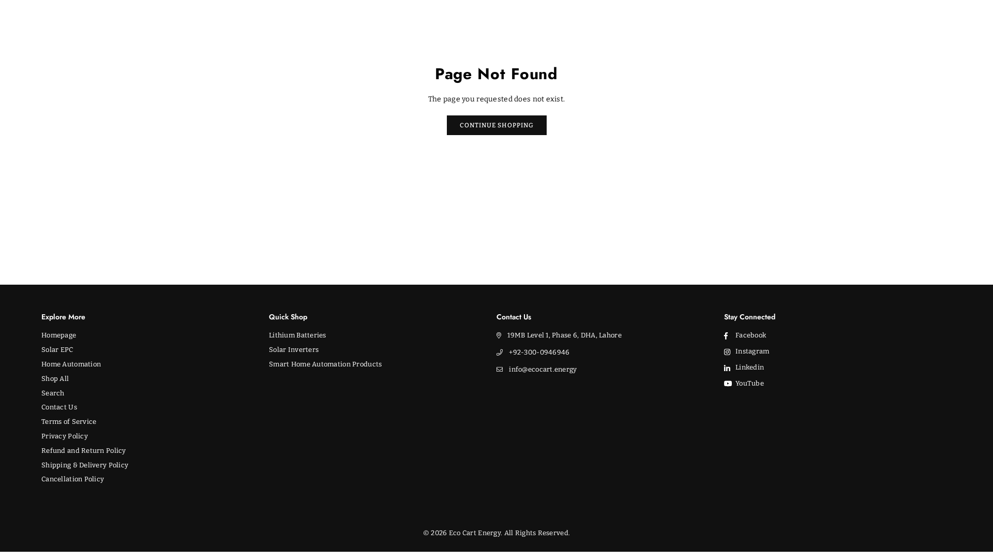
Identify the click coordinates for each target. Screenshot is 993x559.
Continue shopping (497, 125)
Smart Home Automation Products (325, 364)
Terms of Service (68, 421)
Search (53, 393)
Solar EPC (57, 350)
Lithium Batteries (297, 335)
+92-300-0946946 (539, 352)
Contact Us (59, 407)
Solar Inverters (294, 350)
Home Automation (71, 364)
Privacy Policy (64, 436)
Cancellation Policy (72, 479)
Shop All (55, 379)
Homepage (58, 335)
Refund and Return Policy (83, 450)
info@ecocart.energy (543, 369)
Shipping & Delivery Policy (84, 465)
